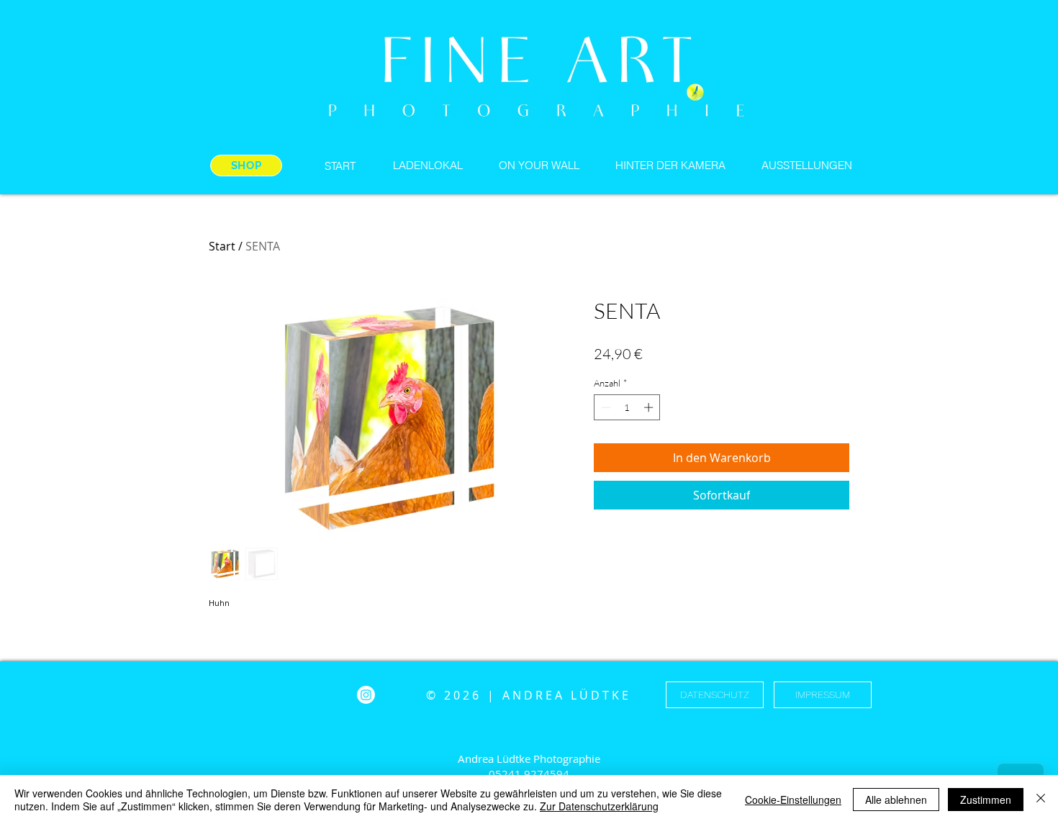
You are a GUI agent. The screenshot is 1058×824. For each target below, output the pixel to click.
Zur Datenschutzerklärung (599, 806)
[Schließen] (1040, 799)
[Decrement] (604, 407)
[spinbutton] (627, 407)
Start (222, 246)
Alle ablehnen (896, 799)
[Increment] (650, 407)
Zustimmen (985, 799)
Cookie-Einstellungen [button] (793, 799)
